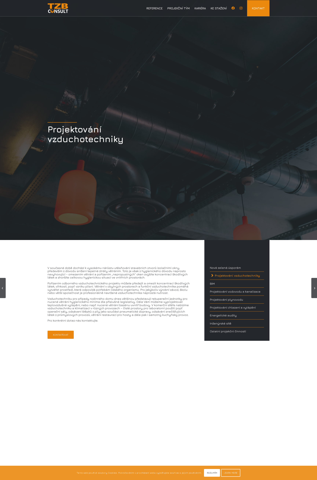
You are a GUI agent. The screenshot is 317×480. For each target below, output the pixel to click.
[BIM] (314, 288)
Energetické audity (223, 315)
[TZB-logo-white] (58, 8)
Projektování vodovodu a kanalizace (235, 291)
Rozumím (212, 472)
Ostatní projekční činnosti (228, 331)
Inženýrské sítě (220, 323)
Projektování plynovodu (226, 299)
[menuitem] (154, 8)
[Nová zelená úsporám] (3, 288)
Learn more (231, 472)
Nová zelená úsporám (225, 267)
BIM (212, 283)
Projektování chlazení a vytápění (233, 307)
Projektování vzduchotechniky (237, 275)
